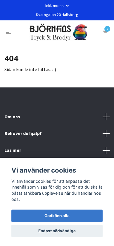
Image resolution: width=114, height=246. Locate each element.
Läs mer (12, 155)
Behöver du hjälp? (23, 138)
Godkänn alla (57, 215)
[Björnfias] (58, 34)
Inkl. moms (55, 5)
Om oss (12, 121)
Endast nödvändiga (57, 231)
